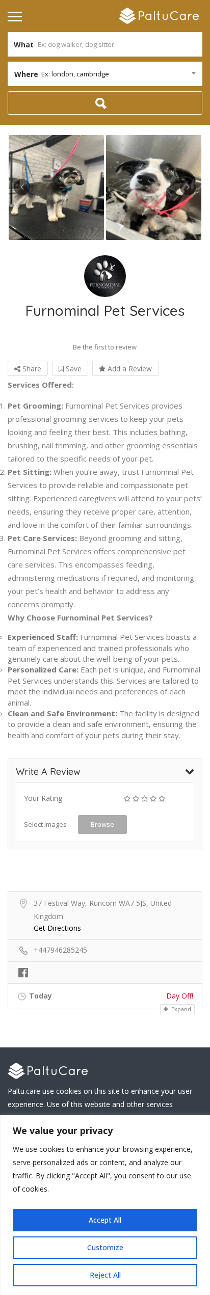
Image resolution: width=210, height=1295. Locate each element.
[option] (56, 187)
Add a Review (129, 368)
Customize (105, 1247)
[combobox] (105, 74)
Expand (180, 1009)
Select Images (45, 824)
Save (73, 368)
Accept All (105, 1220)
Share (30, 368)
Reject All (105, 1275)
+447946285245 (60, 950)
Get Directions (57, 928)
